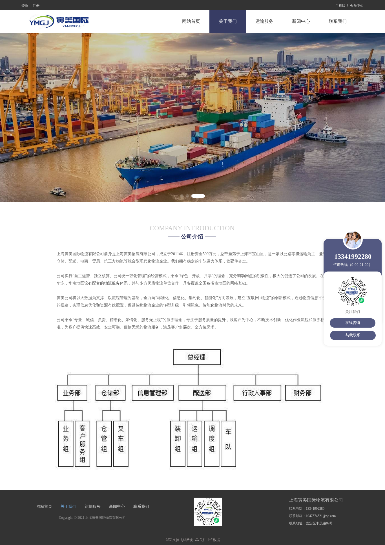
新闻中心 (301, 21)
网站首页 (191, 21)
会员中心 (357, 5)
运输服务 (264, 21)
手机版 (340, 5)
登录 (24, 5)
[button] (181, 196)
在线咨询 (352, 323)
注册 (36, 5)
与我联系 (353, 335)
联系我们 (338, 21)
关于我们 (228, 21)
